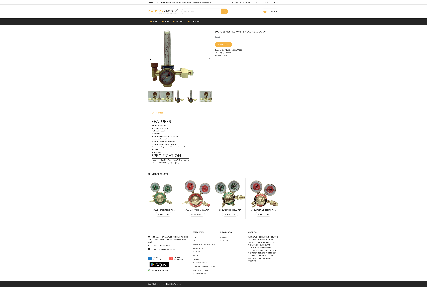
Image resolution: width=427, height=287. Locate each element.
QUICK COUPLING (199, 274)
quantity (218, 37)
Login (277, 2)
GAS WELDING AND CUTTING (204, 244)
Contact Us (195, 22)
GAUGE (195, 255)
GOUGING (196, 252)
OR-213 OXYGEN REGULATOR (163, 210)
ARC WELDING (198, 248)
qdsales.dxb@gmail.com (242, 2)
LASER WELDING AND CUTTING (204, 266)
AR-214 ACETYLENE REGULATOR (197, 210)
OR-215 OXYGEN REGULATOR (230, 210)
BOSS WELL (164, 284)
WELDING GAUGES (200, 263)
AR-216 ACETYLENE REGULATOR (263, 210)
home (154, 22)
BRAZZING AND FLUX (200, 270)
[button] (209, 59)
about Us (179, 22)
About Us (223, 237)
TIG (194, 241)
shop (166, 22)
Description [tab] (157, 112)
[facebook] (150, 258)
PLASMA (196, 259)
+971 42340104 (263, 2)
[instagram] (171, 258)
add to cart (224, 44)
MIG (194, 237)
